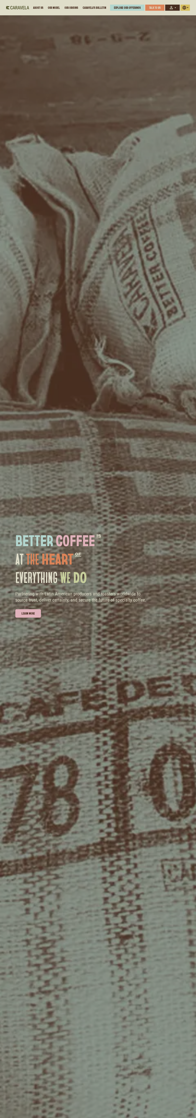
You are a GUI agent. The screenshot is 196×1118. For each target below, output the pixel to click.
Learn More (28, 613)
